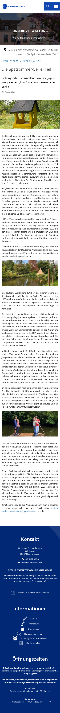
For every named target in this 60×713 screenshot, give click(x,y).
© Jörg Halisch (54, 44)
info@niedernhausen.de (31, 562)
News (21, 54)
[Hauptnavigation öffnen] (56, 6)
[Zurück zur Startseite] (14, 6)
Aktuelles (53, 49)
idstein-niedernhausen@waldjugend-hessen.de (30, 509)
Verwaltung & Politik (34, 49)
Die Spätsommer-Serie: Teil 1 (42, 54)
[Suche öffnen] (48, 6)
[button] (30, 691)
